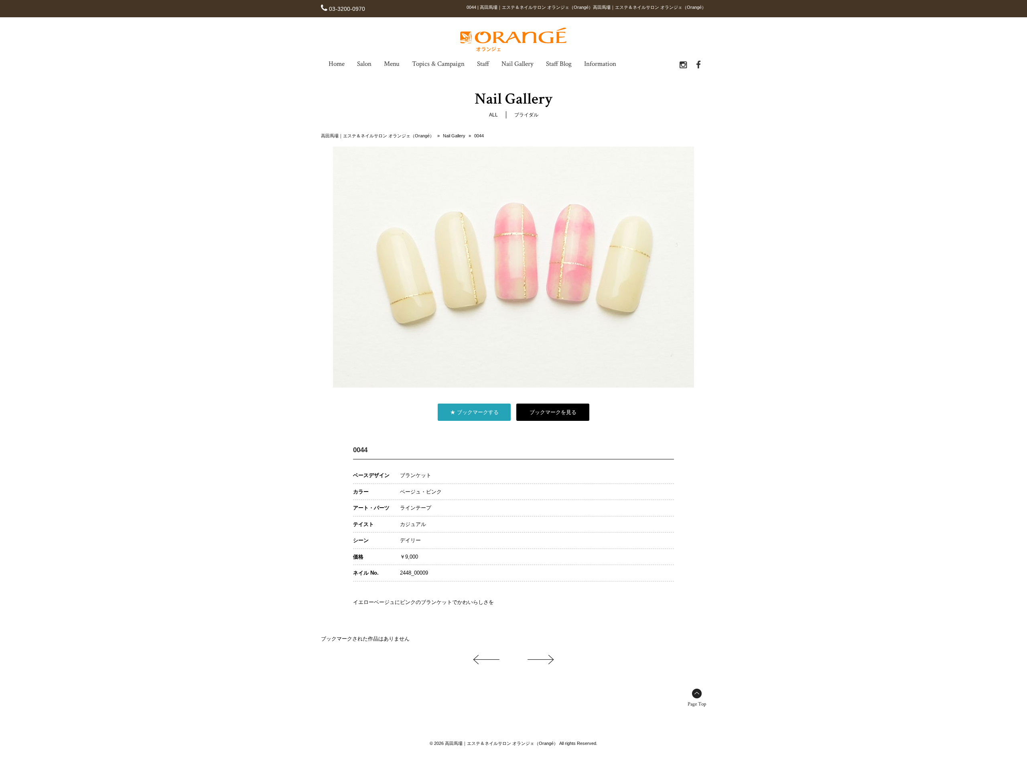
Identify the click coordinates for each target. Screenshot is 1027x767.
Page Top (697, 704)
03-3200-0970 (347, 9)
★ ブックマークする (474, 412)
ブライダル (526, 115)
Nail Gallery (454, 135)
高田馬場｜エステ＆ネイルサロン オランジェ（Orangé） (377, 135)
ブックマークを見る (553, 412)
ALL (493, 115)
